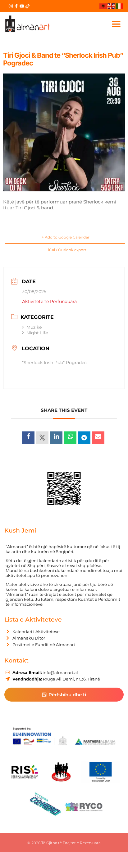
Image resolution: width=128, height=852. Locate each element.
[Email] (98, 437)
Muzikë (34, 327)
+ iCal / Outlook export (65, 250)
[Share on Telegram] (84, 437)
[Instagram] (10, 6)
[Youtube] (22, 6)
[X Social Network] (42, 437)
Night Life (37, 333)
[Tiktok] (27, 6)
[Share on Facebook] (28, 437)
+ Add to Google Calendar (65, 237)
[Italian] (120, 6)
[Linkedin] (56, 437)
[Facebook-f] (16, 6)
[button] (116, 24)
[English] (111, 6)
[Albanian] (103, 6)
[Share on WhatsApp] (70, 437)
